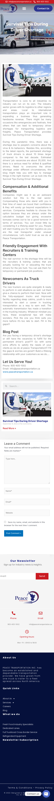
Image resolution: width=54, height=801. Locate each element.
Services (7, 702)
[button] (24, 8)
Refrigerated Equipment (14, 736)
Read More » (9, 428)
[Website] (27, 513)
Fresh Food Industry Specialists (18, 724)
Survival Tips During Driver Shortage (25, 421)
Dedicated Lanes (11, 728)
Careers (7, 706)
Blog (5, 710)
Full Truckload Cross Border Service (20, 732)
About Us (7, 698)
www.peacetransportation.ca (18, 371)
